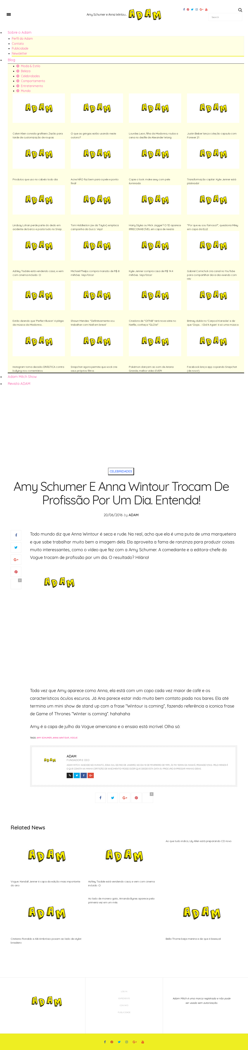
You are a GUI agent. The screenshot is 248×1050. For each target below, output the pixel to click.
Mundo (25, 91)
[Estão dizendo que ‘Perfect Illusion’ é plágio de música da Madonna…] (39, 295)
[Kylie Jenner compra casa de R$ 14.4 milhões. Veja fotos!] (155, 245)
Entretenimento (31, 86)
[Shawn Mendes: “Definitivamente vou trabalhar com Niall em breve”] (97, 295)
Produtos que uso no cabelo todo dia (35, 179)
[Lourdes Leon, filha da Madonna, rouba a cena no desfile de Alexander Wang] (155, 108)
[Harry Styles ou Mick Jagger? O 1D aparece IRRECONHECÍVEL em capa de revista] (155, 200)
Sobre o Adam (19, 32)
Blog (11, 60)
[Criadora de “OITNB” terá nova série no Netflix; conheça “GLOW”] (155, 295)
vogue (74, 737)
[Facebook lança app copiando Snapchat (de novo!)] (213, 341)
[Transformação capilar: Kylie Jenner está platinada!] (213, 154)
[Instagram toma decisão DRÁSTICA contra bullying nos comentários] (39, 341)
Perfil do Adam (22, 38)
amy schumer (44, 737)
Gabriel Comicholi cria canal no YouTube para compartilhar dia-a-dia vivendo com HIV (212, 275)
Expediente (124, 998)
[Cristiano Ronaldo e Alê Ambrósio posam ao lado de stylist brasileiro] (46, 913)
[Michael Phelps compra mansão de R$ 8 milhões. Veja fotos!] (97, 245)
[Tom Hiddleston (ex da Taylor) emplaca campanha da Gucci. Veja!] (97, 200)
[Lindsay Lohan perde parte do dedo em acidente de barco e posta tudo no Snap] (39, 200)
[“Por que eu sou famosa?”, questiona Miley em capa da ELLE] (213, 200)
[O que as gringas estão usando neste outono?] (97, 108)
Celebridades (30, 76)
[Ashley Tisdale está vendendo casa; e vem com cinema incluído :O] (39, 245)
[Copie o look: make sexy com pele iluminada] (155, 154)
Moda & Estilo (30, 66)
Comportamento (32, 81)
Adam (134, 515)
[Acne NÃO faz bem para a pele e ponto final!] (97, 154)
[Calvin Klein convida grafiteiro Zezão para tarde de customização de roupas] (39, 108)
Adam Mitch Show (22, 376)
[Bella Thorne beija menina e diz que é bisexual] (201, 913)
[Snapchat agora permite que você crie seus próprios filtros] (97, 341)
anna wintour (61, 737)
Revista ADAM (19, 383)
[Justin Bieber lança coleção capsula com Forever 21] (213, 108)
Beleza (25, 71)
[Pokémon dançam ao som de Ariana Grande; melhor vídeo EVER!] (155, 341)
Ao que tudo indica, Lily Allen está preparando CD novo (199, 841)
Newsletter (19, 53)
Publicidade (20, 48)
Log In (124, 991)
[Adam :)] (25, 14)
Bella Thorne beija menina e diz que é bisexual (193, 938)
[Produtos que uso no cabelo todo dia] (39, 154)
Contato (18, 43)
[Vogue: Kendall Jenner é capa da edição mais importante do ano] (46, 856)
